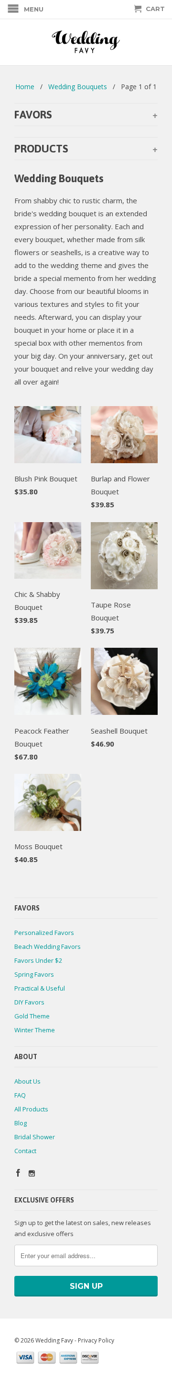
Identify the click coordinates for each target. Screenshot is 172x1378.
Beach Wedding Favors (47, 946)
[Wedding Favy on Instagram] (32, 1173)
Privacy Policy (96, 1340)
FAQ (20, 1095)
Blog (20, 1123)
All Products (31, 1109)
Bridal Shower (34, 1137)
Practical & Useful (39, 988)
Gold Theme (32, 1016)
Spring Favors (34, 974)
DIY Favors (29, 1002)
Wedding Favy (54, 1340)
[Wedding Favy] (86, 42)
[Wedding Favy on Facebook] (18, 1173)
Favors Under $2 (38, 960)
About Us (27, 1081)
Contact (25, 1150)
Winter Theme (34, 1030)
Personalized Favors (44, 932)
